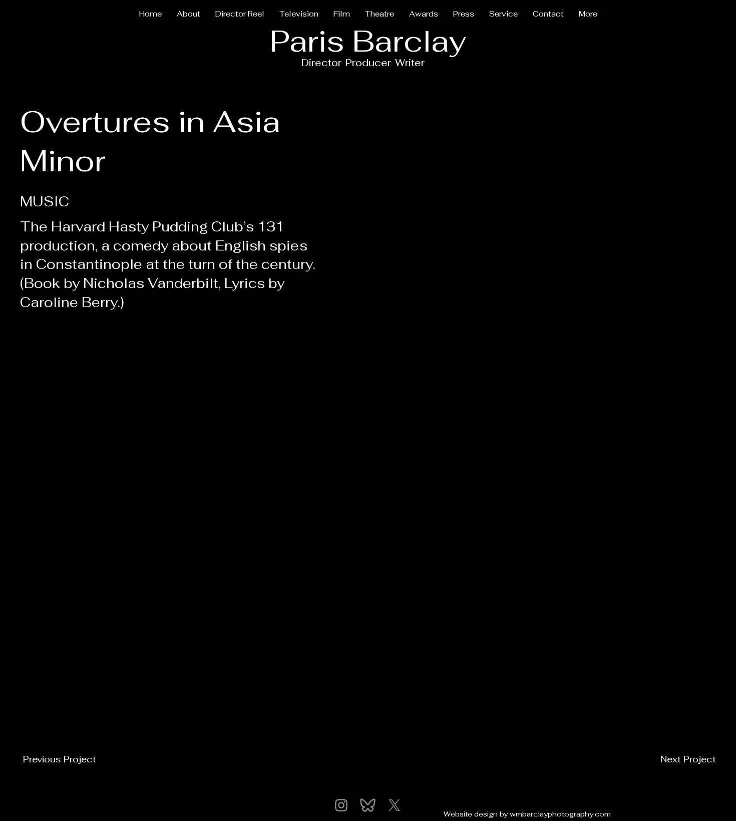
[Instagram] (341, 805)
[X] (394, 805)
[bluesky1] (367, 805)
